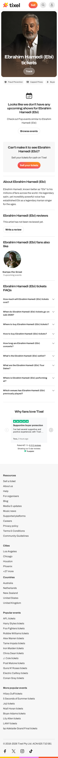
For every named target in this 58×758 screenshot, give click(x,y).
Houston (8, 561)
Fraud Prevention (15, 82)
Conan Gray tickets (13, 678)
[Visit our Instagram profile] (22, 751)
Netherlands (10, 588)
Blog (5, 501)
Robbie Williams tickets (16, 633)
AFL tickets (9, 618)
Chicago (7, 556)
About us (8, 486)
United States (10, 598)
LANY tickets (10, 723)
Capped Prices (36, 82)
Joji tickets (9, 703)
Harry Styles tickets (13, 623)
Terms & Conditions (14, 531)
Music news (9, 511)
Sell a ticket (9, 481)
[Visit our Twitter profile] (13, 751)
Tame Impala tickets (14, 643)
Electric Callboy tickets (15, 673)
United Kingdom (12, 603)
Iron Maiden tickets (13, 648)
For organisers (11, 496)
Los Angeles (10, 551)
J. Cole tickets (10, 658)
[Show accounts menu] (52, 5)
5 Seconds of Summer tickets (19, 698)
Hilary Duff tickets (12, 693)
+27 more (8, 571)
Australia (8, 583)
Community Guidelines (16, 536)
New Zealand (10, 593)
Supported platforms (14, 516)
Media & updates (12, 506)
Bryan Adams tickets (14, 713)
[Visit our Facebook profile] (5, 751)
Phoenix (7, 566)
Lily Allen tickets (12, 718)
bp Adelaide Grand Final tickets (20, 728)
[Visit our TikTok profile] (31, 751)
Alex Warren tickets (13, 638)
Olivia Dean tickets (13, 653)
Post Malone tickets (14, 663)
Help (5, 491)
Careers (7, 521)
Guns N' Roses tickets (15, 668)
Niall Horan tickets (13, 708)
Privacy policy (10, 526)
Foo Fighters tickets (14, 628)
